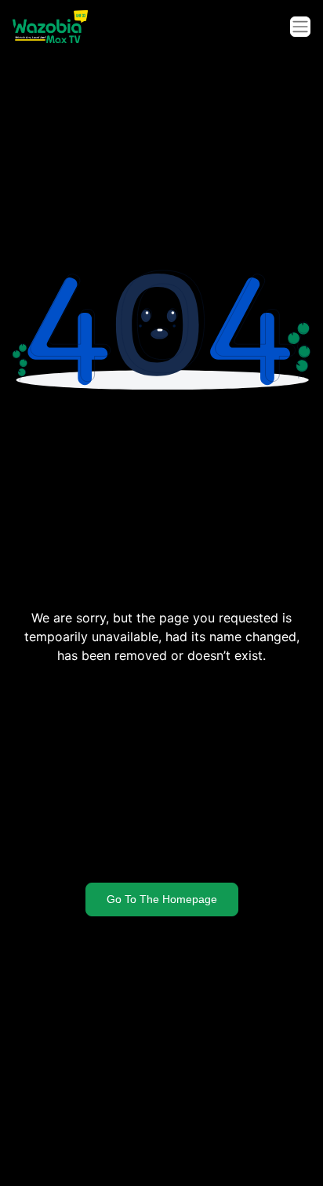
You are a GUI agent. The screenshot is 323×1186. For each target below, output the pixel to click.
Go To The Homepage (162, 899)
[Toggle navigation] (300, 26)
